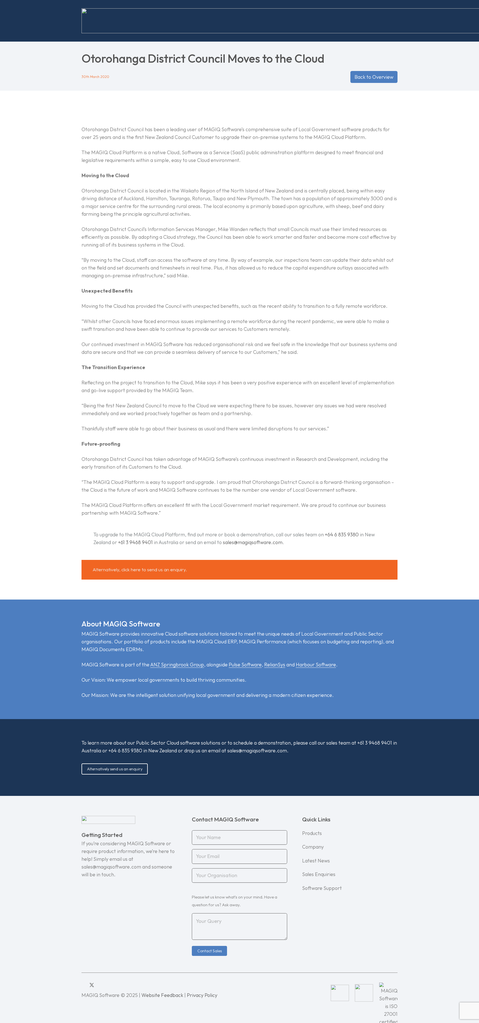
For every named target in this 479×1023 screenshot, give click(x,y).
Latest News (316, 860)
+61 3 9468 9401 (135, 542)
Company (313, 847)
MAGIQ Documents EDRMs (111, 649)
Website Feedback (162, 995)
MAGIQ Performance (262, 641)
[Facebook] (100, 985)
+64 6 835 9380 (342, 534)
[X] (91, 985)
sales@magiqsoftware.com (252, 542)
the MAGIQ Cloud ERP (212, 641)
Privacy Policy (202, 995)
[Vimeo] (108, 985)
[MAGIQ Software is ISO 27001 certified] (388, 993)
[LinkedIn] (83, 985)
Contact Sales (209, 950)
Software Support (322, 888)
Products (312, 833)
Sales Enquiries (318, 874)
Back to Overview (374, 77)
